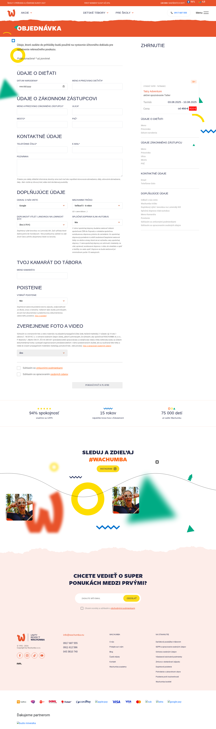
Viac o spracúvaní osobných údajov (97, 346)
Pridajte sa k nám (116, 647)
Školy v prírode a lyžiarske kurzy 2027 (26, 3)
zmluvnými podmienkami (49, 368)
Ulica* (75, 106)
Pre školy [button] (123, 12)
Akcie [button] (25, 12)
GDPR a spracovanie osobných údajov (171, 647)
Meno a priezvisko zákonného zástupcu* (40, 106)
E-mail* (76, 144)
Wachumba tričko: (82, 200)
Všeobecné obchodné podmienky (169, 657)
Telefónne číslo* (27, 144)
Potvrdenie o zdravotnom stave (168, 672)
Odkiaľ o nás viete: (27, 200)
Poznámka (22, 156)
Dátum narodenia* (27, 81)
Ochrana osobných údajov (166, 652)
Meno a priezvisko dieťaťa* (87, 81)
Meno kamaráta (26, 270)
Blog (111, 652)
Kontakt (112, 662)
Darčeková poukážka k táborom (168, 642)
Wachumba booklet (163, 682)
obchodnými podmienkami (123, 608)
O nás (111, 642)
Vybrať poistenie (26, 295)
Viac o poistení (40, 316)
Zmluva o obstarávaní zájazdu (168, 662)
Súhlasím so (43, 368)
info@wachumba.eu (73, 635)
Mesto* (21, 118)
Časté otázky (114, 657)
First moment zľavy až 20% (97, 3)
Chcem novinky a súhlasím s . (110, 608)
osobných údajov (59, 374)
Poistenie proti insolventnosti (167, 677)
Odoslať (132, 598)
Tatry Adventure (152, 91)
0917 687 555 (70, 643)
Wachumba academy (118, 667)
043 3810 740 (70, 651)
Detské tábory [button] (94, 12)
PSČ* (74, 118)
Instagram (106, 469)
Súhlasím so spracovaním (45, 374)
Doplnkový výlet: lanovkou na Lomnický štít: (40, 217)
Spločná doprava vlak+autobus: (90, 216)
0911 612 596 (70, 647)
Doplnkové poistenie (164, 667)
